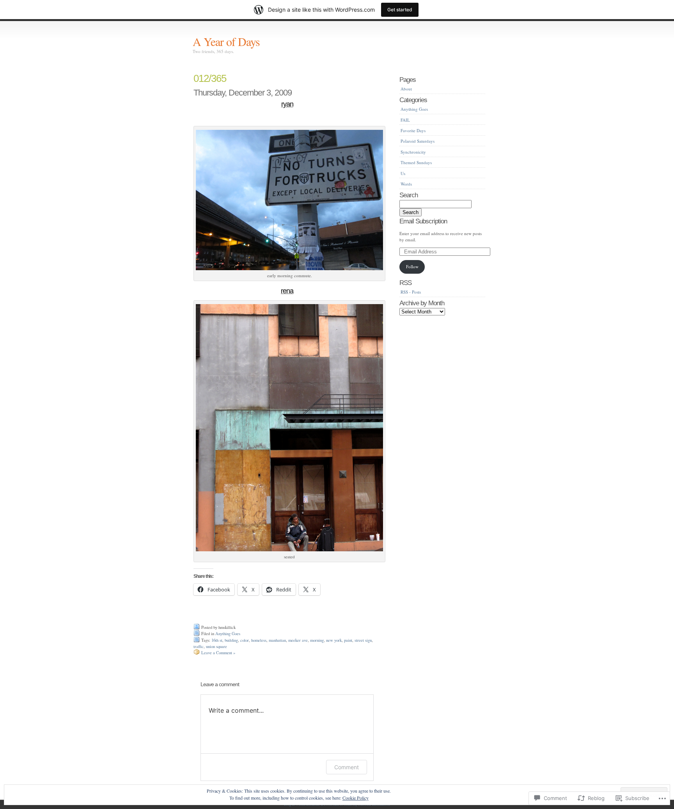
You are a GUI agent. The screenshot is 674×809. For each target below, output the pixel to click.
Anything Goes (227, 633)
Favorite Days (413, 130)
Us (403, 173)
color (244, 640)
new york (334, 640)
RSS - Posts (411, 292)
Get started (399, 9)
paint (348, 640)
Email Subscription (423, 221)
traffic (198, 646)
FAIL (405, 120)
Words (406, 184)
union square (216, 646)
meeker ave (298, 640)
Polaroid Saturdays (418, 141)
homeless (258, 640)
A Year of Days (226, 41)
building (231, 640)
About (406, 89)
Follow (412, 266)
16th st (216, 640)
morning (317, 640)
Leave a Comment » (218, 652)
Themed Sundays (416, 162)
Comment (346, 767)
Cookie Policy (355, 798)
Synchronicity (413, 152)
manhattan (277, 640)
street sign (363, 640)
